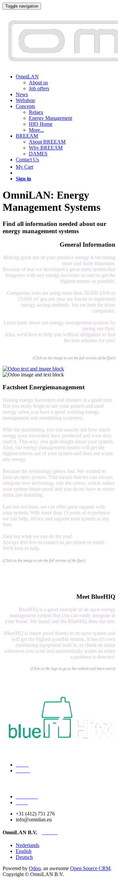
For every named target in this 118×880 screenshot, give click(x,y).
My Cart (24, 167)
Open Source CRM (90, 868)
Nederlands (27, 845)
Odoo (35, 868)
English (23, 851)
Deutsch (24, 857)
